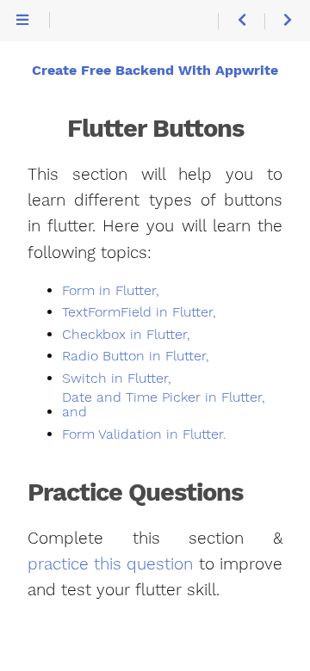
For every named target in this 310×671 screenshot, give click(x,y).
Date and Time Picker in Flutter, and (163, 405)
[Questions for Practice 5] (241, 21)
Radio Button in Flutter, (135, 356)
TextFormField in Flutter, (139, 312)
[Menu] (22, 21)
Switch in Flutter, (116, 378)
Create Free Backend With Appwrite (155, 70)
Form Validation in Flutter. (144, 434)
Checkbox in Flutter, (126, 334)
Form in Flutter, (110, 291)
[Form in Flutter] (287, 21)
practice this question (110, 564)
